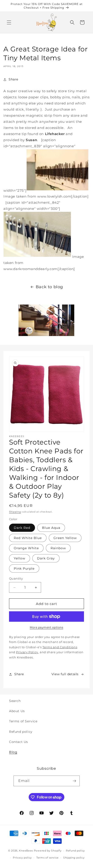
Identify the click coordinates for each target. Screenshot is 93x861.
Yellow (19, 558)
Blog (13, 752)
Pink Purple (24, 568)
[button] (9, 22)
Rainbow (58, 548)
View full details (65, 674)
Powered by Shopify (48, 850)
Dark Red (22, 528)
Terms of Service (23, 721)
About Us (17, 711)
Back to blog (49, 286)
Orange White (26, 548)
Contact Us (18, 742)
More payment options (46, 627)
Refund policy (21, 732)
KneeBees (26, 850)
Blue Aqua (51, 528)
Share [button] (13, 79)
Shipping (15, 511)
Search (15, 701)
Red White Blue (28, 538)
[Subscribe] (74, 781)
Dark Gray (46, 558)
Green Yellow (65, 538)
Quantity (16, 578)
